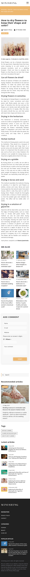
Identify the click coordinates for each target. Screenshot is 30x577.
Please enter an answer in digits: (13, 336)
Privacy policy (5, 515)
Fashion (3, 527)
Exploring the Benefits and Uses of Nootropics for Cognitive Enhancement (18, 474)
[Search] (3, 375)
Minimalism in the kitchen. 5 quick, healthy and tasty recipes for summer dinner (22, 305)
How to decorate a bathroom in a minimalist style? (21, 283)
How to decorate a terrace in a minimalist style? (6, 264)
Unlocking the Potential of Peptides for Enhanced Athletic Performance (17, 449)
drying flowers (7, 430)
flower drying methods (9, 433)
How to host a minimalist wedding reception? (7, 283)
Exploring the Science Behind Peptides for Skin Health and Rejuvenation (16, 482)
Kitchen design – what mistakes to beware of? (21, 264)
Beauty (3, 530)
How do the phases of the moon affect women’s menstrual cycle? (17, 544)
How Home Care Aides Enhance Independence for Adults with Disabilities (17, 465)
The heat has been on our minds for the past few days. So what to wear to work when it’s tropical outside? (17, 553)
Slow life (5, 33)
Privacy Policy (12, 570)
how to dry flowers (8, 436)
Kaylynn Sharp (7, 30)
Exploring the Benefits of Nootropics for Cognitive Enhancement (15, 491)
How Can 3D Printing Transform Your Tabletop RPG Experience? (17, 457)
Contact (3, 518)
